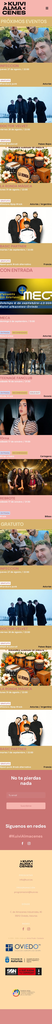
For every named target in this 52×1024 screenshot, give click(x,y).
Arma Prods (31, 938)
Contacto (40, 938)
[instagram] (29, 843)
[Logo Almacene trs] (14, 3)
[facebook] (22, 843)
